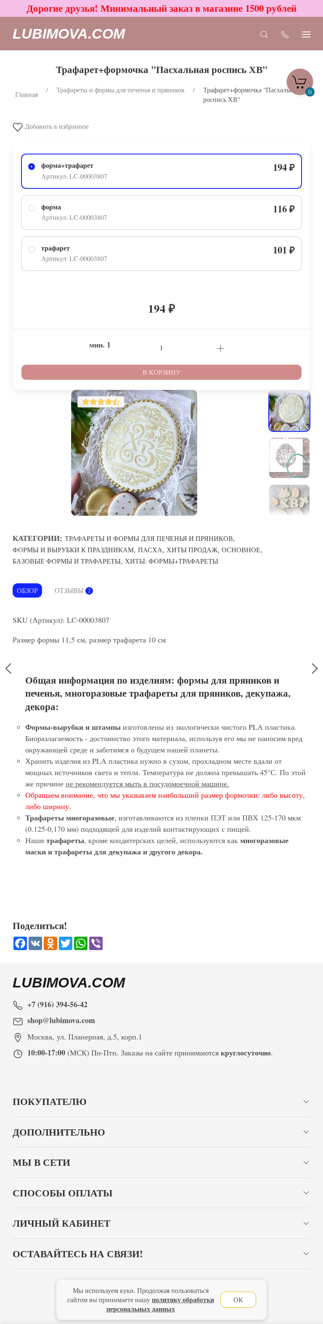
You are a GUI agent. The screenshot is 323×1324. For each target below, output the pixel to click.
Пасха (150, 549)
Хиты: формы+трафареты (171, 560)
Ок (238, 1299)
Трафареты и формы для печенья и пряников (149, 538)
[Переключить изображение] (289, 411)
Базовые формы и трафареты (67, 560)
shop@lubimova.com (61, 1020)
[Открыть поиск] (264, 33)
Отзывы (72, 590)
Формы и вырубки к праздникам (73, 549)
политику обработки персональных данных (160, 1304)
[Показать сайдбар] (306, 33)
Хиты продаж (192, 549)
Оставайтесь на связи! (78, 1254)
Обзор (27, 590)
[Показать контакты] (285, 33)
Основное (241, 549)
